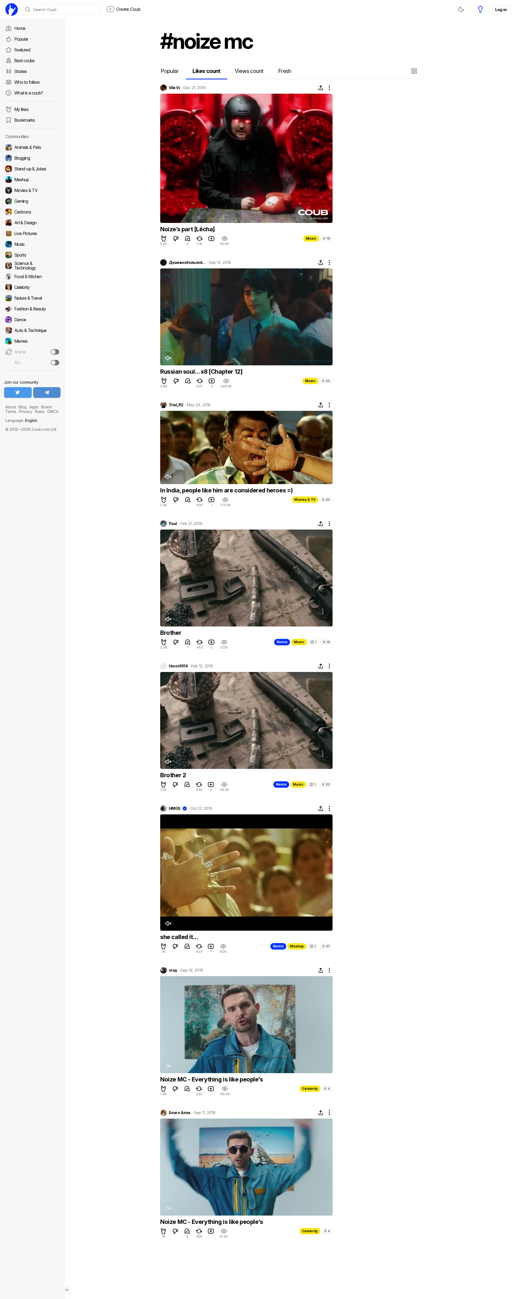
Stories (20, 71)
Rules (40, 411)
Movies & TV (305, 500)
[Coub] (11, 9)
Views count (249, 71)
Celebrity (310, 1089)
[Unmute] (168, 358)
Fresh (284, 71)
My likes (21, 109)
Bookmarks (24, 120)
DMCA (52, 411)
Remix (282, 642)
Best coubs (24, 60)
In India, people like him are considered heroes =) (226, 490)
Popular (21, 39)
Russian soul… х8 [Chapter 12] (201, 371)
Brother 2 (173, 775)
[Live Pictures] (32, 233)
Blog (23, 407)
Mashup (297, 946)
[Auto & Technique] (32, 330)
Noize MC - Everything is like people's (211, 1079)
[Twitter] (18, 392)
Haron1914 (178, 666)
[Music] (32, 244)
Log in (500, 9)
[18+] (55, 362)
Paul (173, 524)
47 (326, 946)
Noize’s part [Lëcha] (187, 229)
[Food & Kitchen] (32, 276)
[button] (414, 71)
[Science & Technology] (32, 265)
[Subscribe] (55, 352)
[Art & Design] (32, 222)
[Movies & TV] (32, 190)
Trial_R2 (176, 405)
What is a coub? (28, 93)
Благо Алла (179, 1113)
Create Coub (128, 9)
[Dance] (32, 319)
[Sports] (32, 255)
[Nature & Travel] (32, 298)
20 (326, 381)
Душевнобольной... (187, 262)
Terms (10, 411)
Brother (170, 632)
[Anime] (32, 351)
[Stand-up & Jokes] (32, 168)
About (10, 407)
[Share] (320, 88)
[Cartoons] (32, 211)
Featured (22, 49)
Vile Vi (174, 88)
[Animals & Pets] (32, 147)
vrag (173, 970)
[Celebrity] (32, 287)
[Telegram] (47, 392)
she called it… (179, 936)
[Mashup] (32, 179)
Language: (21, 420)
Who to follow (27, 82)
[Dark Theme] (461, 9)
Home (19, 28)
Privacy (25, 411)
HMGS (174, 808)
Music (311, 238)
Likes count (206, 71)
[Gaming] (32, 201)
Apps (34, 407)
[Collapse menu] (67, 1290)
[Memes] (32, 341)
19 (326, 238)
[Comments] (187, 238)
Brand (46, 407)
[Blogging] (32, 158)
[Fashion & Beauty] (32, 308)
